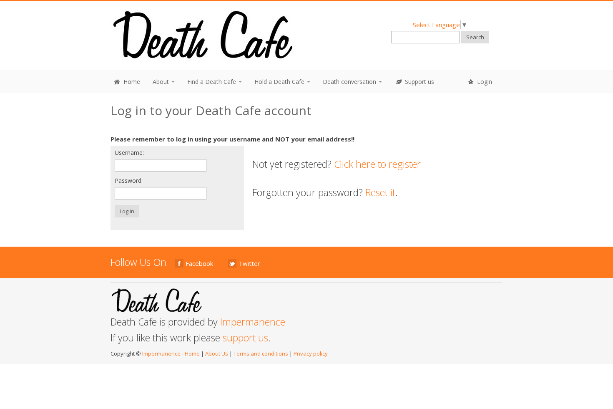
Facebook (199, 263)
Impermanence (252, 321)
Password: (129, 180)
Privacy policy (311, 353)
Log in (127, 211)
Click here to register (377, 164)
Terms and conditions (261, 353)
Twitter (249, 263)
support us (245, 337)
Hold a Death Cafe (280, 82)
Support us (418, 82)
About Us (216, 353)
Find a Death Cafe (212, 82)
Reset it (380, 192)
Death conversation (350, 82)
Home (131, 82)
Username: (129, 153)
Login (483, 82)
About (162, 82)
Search (475, 37)
